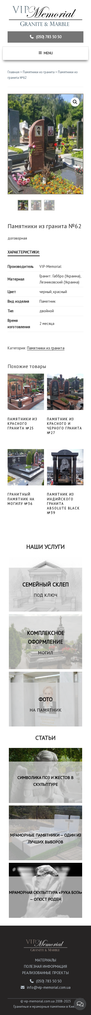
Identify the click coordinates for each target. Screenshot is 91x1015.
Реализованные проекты (45, 972)
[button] (75, 102)
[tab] (24, 252)
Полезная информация (45, 966)
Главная (13, 72)
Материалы (45, 960)
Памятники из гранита (39, 72)
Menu (48, 53)
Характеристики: (24, 252)
